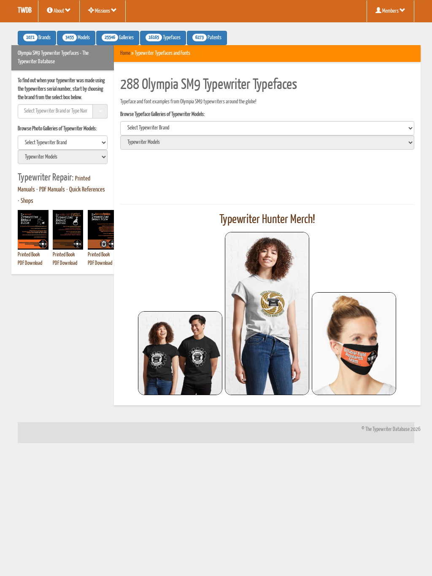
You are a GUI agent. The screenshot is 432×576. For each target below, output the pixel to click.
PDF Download (30, 263)
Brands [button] (38, 38)
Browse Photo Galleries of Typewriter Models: (57, 129)
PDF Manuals (52, 190)
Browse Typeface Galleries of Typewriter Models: (162, 114)
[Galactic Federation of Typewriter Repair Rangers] (267, 314)
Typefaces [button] (164, 38)
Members (390, 11)
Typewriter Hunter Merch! (267, 220)
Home (125, 53)
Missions (102, 11)
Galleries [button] (119, 38)
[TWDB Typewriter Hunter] (180, 353)
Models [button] (77, 38)
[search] (63, 142)
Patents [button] (208, 38)
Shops (27, 201)
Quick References (87, 190)
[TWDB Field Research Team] (354, 343)
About (59, 11)
